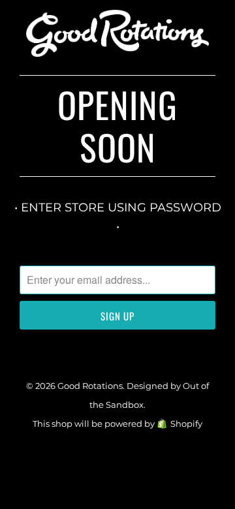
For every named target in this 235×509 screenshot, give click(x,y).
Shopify (186, 423)
